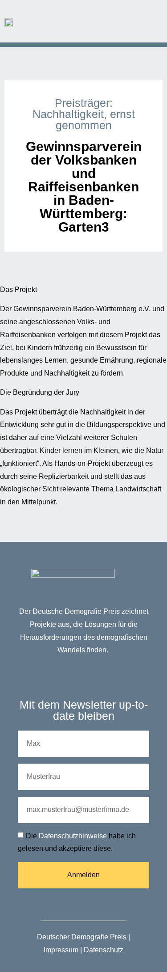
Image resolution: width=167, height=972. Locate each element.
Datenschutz (103, 950)
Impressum (61, 950)
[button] (154, 19)
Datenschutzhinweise (73, 836)
